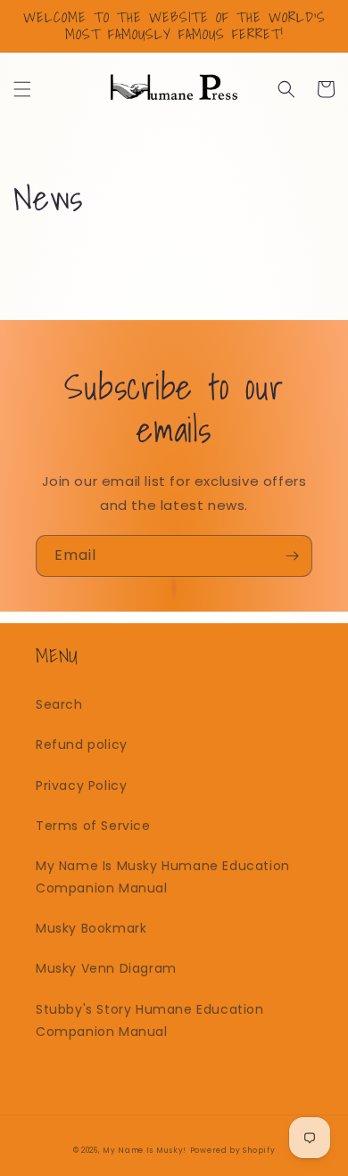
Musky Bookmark (91, 928)
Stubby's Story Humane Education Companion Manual (150, 1020)
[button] (22, 89)
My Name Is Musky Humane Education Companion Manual (163, 877)
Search (59, 704)
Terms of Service (93, 826)
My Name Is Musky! (144, 1150)
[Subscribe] (291, 556)
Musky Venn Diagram (106, 968)
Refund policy (82, 744)
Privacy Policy (81, 785)
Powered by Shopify (233, 1150)
